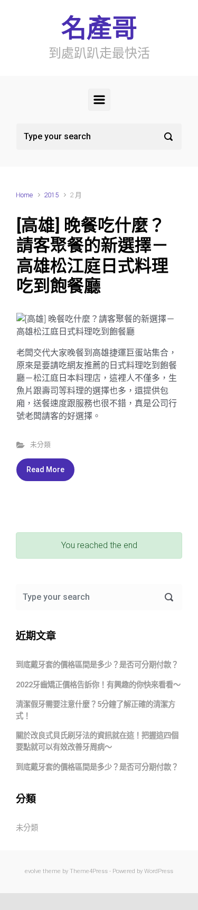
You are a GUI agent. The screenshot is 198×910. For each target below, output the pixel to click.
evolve (33, 871)
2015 (51, 195)
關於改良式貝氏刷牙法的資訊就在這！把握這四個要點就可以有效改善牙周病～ (97, 741)
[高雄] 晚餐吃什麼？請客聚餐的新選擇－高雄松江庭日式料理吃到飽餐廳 (92, 255)
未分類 (40, 444)
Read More (45, 469)
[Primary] (99, 100)
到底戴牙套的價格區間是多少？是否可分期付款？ (97, 664)
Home (24, 195)
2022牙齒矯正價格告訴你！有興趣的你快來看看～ (98, 685)
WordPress (158, 871)
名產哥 (99, 28)
